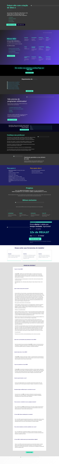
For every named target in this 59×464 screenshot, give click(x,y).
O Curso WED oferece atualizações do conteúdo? (23, 414)
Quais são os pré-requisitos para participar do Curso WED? (25, 339)
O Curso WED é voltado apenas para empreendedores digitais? (26, 439)
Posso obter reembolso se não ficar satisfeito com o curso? (25, 426)
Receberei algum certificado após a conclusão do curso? (25, 389)
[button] (29, 269)
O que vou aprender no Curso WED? (21, 364)
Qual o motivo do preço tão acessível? (21, 288)
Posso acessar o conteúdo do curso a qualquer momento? (25, 401)
